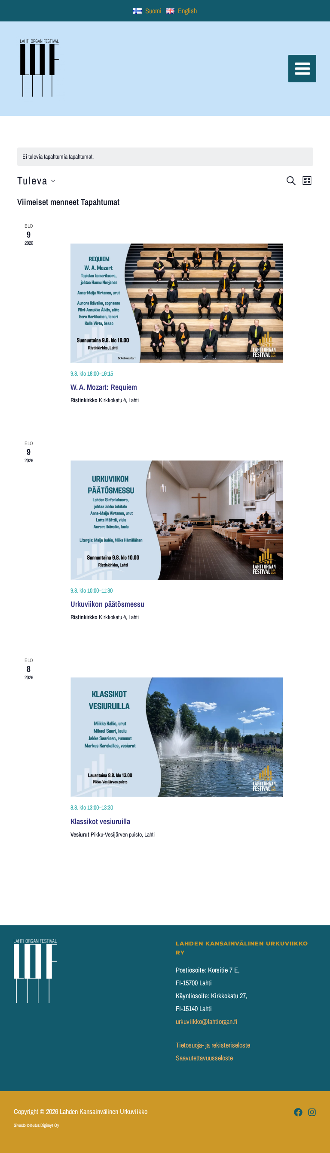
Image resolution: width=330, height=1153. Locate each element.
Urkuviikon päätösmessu (107, 604)
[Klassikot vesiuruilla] (176, 737)
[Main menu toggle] (302, 69)
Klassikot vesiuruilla (100, 821)
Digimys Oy (49, 1125)
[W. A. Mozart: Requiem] (176, 303)
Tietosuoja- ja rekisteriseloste (213, 1045)
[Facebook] (298, 1112)
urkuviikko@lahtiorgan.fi (206, 1021)
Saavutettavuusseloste (204, 1058)
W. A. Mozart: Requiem (103, 387)
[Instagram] (312, 1112)
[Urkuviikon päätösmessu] (176, 520)
